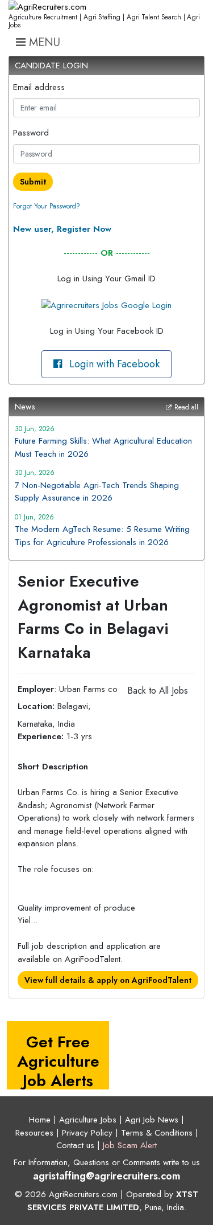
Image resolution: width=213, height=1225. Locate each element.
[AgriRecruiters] (47, 7)
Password (31, 132)
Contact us (75, 1145)
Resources (34, 1132)
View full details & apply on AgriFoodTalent (107, 980)
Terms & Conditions (157, 1132)
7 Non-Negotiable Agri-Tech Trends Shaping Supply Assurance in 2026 (97, 492)
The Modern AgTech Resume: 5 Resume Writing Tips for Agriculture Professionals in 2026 (102, 535)
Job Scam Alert (130, 1145)
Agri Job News (151, 1119)
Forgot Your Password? (46, 206)
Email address (39, 87)
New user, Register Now (62, 229)
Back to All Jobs (157, 690)
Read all (186, 407)
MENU (43, 42)
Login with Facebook (113, 364)
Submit (33, 181)
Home (40, 1119)
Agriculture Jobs (87, 1119)
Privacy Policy (87, 1132)
